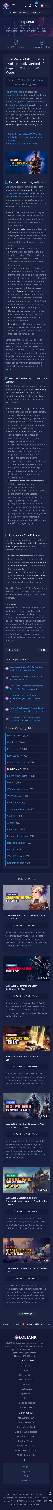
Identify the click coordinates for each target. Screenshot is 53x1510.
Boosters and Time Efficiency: (22, 143)
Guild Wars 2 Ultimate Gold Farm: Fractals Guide (26, 1270)
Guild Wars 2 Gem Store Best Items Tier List (24, 1058)
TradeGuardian (25, 1389)
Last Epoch (13, 829)
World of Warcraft (17, 789)
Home (23, 25)
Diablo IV (12, 742)
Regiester (26, 1471)
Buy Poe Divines (26, 1441)
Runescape (13, 749)
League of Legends (17, 836)
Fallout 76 (12, 849)
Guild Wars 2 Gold (15, 47)
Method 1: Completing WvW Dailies (25, 134)
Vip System (25, 1393)
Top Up (13, 12)
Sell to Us (25, 1398)
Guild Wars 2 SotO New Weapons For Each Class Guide (26, 917)
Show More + (26, 1314)
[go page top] (50, 1500)
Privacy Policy (26, 1407)
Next (42, 650)
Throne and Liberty (17, 809)
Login (26, 1466)
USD (47, 5)
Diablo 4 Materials (26, 1455)
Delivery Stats (26, 1379)
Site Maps (26, 1480)
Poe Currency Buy (26, 1418)
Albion (10, 822)
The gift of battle (13, 91)
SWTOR (11, 816)
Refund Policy (25, 1375)
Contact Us (37, 12)
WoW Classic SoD (16, 762)
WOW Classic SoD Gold (26, 1450)
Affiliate (24, 12)
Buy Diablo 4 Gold (25, 1445)
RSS (26, 1476)
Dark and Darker (16, 842)
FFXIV (10, 782)
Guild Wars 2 (37, 80)
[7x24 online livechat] (50, 1494)
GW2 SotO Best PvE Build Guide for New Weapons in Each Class (25, 1125)
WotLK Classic (14, 856)
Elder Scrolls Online (17, 775)
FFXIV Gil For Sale (26, 1436)
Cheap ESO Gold (26, 1422)
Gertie (14, 80)
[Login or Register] (30, 5)
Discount (26, 1384)
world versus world (18, 105)
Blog (30, 25)
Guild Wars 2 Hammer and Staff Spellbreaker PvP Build (21, 987)
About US (25, 1365)
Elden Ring (12, 802)
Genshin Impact (15, 862)
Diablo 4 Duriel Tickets (26, 1431)
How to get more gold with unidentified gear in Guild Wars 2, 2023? (26, 698)
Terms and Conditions (26, 1402)
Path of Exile (14, 735)
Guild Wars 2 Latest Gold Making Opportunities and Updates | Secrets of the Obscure (26, 1201)
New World (13, 755)
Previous (13, 650)
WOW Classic (14, 795)
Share (24, 80)
